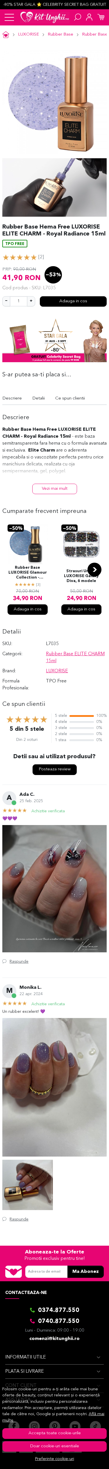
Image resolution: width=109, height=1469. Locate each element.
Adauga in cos (73, 301)
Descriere (12, 398)
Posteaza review (55, 769)
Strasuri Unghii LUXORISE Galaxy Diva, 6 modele (81, 576)
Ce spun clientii (70, 398)
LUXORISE (28, 34)
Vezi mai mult (54, 489)
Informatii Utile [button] (25, 1357)
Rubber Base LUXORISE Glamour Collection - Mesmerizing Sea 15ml (27, 573)
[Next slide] (94, 570)
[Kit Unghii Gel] (44, 17)
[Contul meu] (89, 17)
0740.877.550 (58, 1321)
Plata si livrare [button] (24, 1371)
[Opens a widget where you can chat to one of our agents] (87, 1459)
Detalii (38, 398)
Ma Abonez (85, 1271)
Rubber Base (60, 34)
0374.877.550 (58, 1310)
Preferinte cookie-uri (54, 1459)
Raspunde (19, 962)
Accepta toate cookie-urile (54, 1433)
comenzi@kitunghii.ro (54, 1339)
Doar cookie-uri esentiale (54, 1446)
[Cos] (100, 17)
